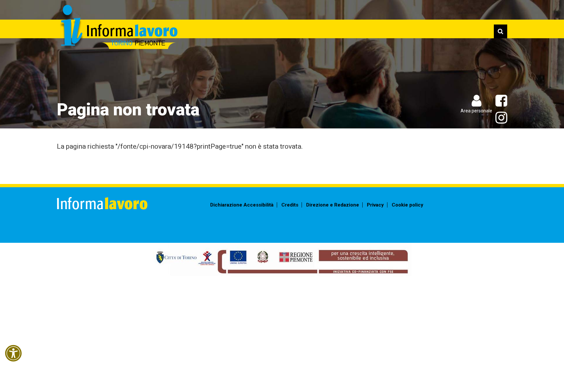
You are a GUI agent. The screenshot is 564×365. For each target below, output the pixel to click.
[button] (13, 353)
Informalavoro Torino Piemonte (118, 28)
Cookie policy (407, 205)
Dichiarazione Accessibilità (242, 205)
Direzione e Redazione (332, 205)
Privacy (375, 205)
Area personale (476, 110)
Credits (289, 205)
